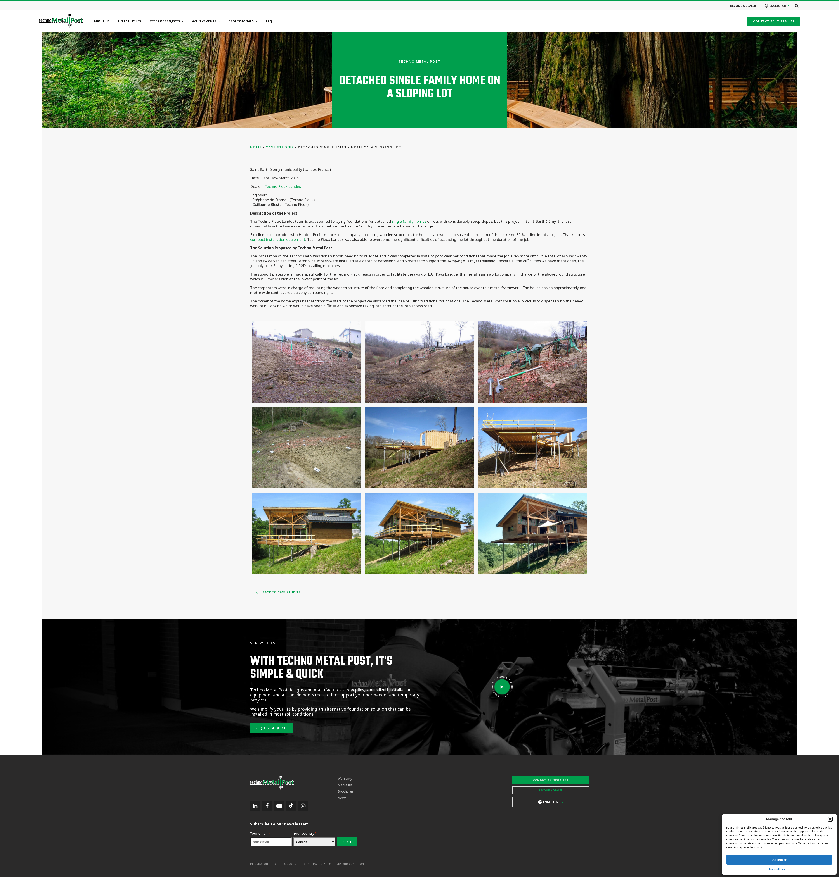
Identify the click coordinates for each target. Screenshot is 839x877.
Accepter (779, 859)
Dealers (326, 864)
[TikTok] (291, 806)
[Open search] (796, 5)
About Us (101, 21)
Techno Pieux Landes (283, 186)
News (342, 798)
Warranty (345, 778)
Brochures (346, 791)
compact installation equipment (277, 239)
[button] (830, 819)
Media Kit (345, 785)
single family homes (409, 221)
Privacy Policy (777, 869)
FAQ (269, 21)
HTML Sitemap (309, 864)
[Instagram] (303, 806)
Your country (304, 833)
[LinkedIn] (255, 806)
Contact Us (290, 864)
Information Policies (265, 864)
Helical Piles (129, 21)
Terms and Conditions (349, 864)
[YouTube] (279, 806)
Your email (260, 833)
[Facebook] (267, 806)
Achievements (204, 21)
